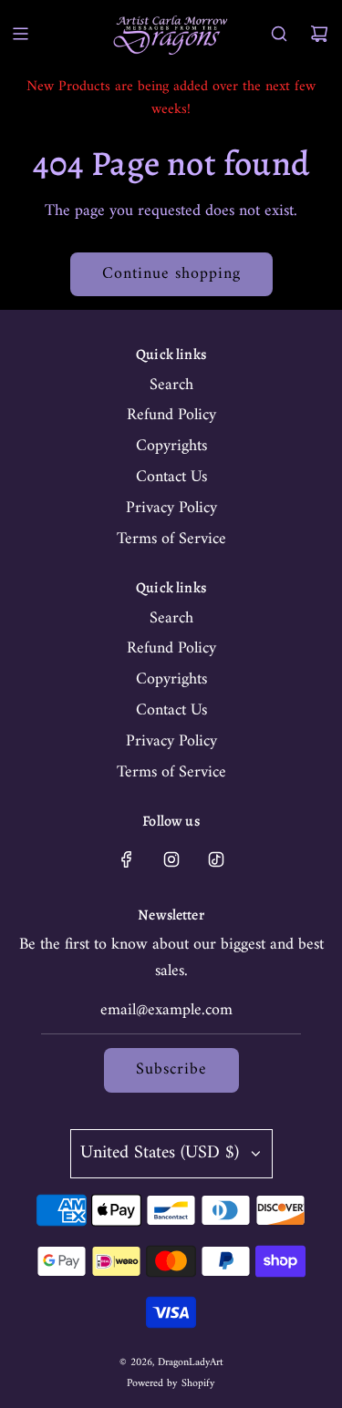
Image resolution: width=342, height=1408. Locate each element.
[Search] (279, 34)
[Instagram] (171, 859)
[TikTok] (216, 859)
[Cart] (319, 34)
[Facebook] (127, 859)
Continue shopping (171, 274)
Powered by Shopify (171, 1383)
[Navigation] (20, 34)
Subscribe (171, 1069)
